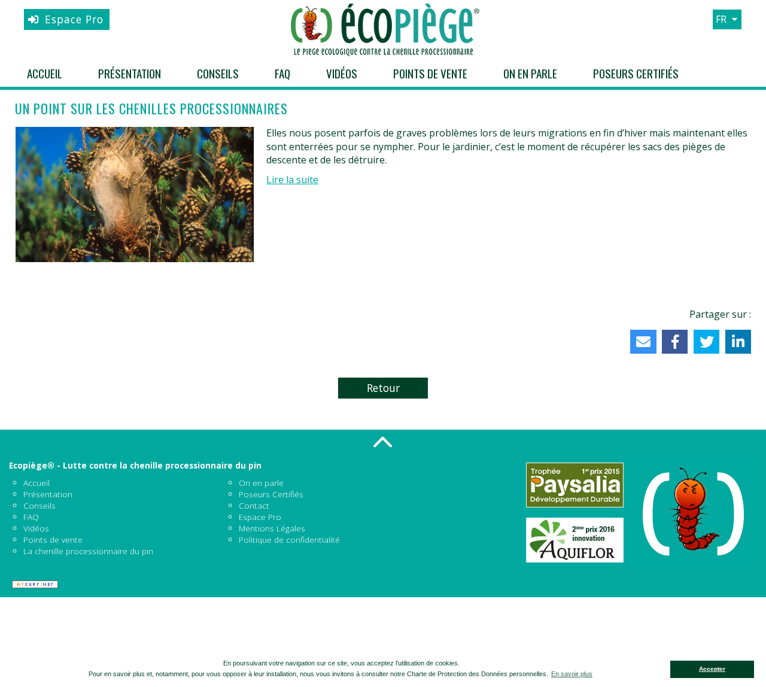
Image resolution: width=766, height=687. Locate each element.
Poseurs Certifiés (636, 73)
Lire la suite (292, 179)
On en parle (530, 73)
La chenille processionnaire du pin (88, 551)
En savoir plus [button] (571, 673)
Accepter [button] (712, 668)
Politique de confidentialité (289, 539)
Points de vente (430, 73)
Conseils (218, 73)
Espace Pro (74, 19)
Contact (254, 505)
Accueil (44, 73)
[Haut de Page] (383, 442)
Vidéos (341, 73)
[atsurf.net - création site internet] (35, 584)
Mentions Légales (272, 528)
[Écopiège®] (383, 30)
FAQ (282, 73)
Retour (383, 388)
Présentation (129, 73)
